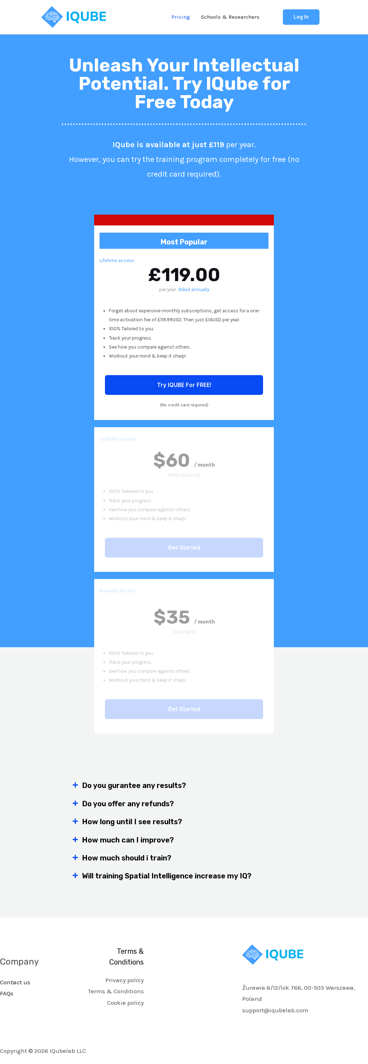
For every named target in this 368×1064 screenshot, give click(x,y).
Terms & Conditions (116, 991)
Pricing (180, 17)
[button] (184, 785)
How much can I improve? (128, 840)
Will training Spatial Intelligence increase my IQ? (167, 876)
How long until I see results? (132, 821)
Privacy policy (124, 980)
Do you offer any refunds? (128, 803)
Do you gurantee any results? (134, 785)
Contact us (15, 982)
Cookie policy (125, 1002)
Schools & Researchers (230, 17)
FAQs (6, 993)
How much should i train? (126, 858)
